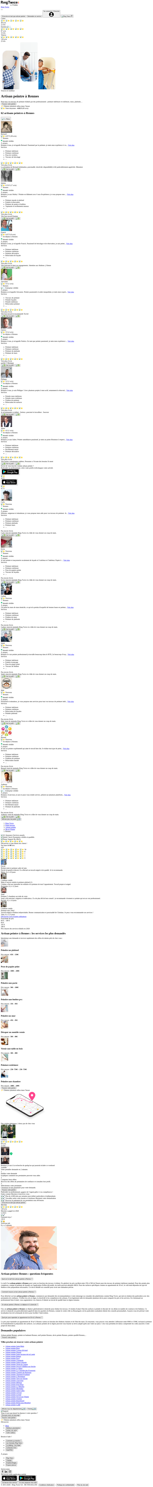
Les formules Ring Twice (14, 1443)
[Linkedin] (6, 1471)
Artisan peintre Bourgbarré (14, 1401)
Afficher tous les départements (12, 1409)
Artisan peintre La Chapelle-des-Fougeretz (20, 1370)
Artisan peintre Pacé (12, 1358)
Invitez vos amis (11, 1430)
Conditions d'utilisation (46, 1485)
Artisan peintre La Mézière (14, 1387)
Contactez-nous (11, 1448)
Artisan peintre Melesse (13, 1383)
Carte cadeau (10, 1433)
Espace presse (11, 1465)
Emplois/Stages (11, 1463)
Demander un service (34, 16)
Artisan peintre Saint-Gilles (15, 1391)
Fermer (30, 1409)
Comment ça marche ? (13, 1441)
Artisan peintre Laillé (12, 1405)
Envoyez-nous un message (10, 1415)
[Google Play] (10, 472)
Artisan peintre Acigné (13, 1395)
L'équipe (9, 1460)
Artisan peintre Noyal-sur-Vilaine (17, 1397)
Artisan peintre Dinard (13, 1352)
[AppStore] (9, 482)
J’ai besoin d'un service (9, 1482)
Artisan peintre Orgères (13, 1399)
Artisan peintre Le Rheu (13, 1368)
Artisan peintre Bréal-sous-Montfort (18, 1403)
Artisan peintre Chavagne (14, 1381)
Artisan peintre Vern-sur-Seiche (16, 1379)
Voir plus (71, 145)
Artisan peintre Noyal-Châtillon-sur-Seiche (20, 1366)
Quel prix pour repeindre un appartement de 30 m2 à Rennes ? (22, 1317)
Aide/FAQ (9, 1450)
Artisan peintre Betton (13, 1356)
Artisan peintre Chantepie (14, 1360)
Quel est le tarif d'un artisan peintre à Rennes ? (17, 1279)
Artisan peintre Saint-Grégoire (16, 1362)
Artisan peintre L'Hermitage (15, 1377)
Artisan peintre (10, 827)
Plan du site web (82, 1485)
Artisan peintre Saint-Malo (14, 1346)
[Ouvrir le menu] (2, 9)
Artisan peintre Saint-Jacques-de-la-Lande (20, 1354)
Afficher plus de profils (9, 819)
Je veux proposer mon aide (28, 1482)
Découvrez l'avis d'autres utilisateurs (13, 916)
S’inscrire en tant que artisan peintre (13, 16)
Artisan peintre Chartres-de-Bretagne (18, 1372)
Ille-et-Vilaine (10, 829)
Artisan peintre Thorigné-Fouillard (17, 1374)
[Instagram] (10, 1471)
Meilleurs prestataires (13, 1428)
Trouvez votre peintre (9, 104)
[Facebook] (2, 1471)
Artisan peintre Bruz (12, 1348)
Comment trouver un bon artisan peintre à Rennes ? (18, 1292)
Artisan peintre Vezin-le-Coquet (16, 1364)
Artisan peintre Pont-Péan (14, 1385)
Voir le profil (9, 169)
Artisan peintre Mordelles (14, 1389)
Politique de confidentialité (65, 1485)
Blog (7, 1426)
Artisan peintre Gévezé (13, 1393)
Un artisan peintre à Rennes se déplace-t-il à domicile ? (20, 1304)
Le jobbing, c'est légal (13, 1445)
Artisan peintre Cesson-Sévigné (16, 1350)
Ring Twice (9, 823)
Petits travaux (10, 825)
